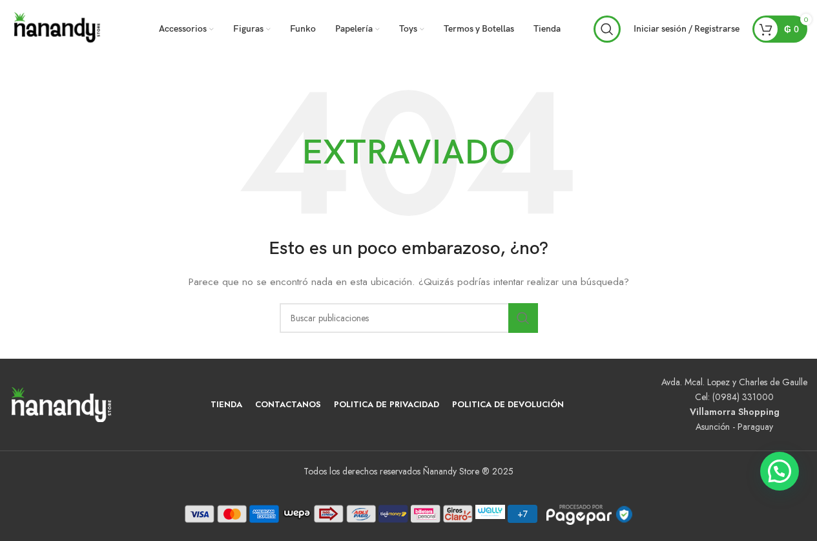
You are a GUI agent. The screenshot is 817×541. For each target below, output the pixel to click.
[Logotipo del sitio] (58, 27)
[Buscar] (607, 29)
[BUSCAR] (523, 318)
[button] (779, 471)
